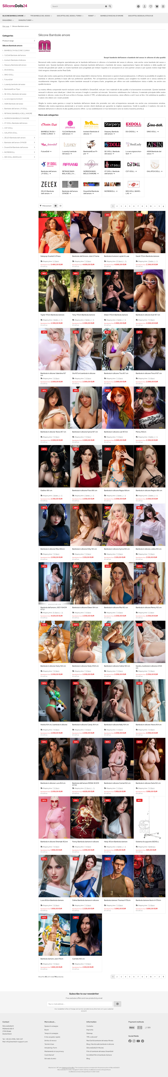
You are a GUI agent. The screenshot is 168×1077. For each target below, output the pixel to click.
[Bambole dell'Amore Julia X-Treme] (86, 232)
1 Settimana (151, 847)
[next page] (159, 206)
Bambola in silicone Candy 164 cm (85, 725)
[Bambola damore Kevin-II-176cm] (149, 876)
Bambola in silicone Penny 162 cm (149, 607)
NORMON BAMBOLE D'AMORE (16, 118)
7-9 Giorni (87, 261)
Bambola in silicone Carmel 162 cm (117, 783)
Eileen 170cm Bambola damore (116, 315)
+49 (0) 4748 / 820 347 (14, 1039)
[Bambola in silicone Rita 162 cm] (118, 583)
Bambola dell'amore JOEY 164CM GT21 (54, 608)
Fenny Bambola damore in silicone (85, 842)
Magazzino (7, 20)
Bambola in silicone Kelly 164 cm (116, 725)
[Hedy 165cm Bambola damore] (118, 817)
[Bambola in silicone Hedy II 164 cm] (86, 642)
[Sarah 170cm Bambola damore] (149, 232)
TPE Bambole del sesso (40, 16)
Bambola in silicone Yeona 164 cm (148, 725)
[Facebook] (129, 1041)
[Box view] (55, 206)
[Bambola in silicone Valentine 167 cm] (54, 349)
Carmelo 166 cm (78, 959)
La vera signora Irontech (13, 99)
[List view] (60, 206)
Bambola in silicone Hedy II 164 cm (85, 666)
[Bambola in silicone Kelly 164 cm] (118, 700)
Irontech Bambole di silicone (15, 60)
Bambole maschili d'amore (111, 16)
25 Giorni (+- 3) (121, 261)
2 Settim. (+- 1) (153, 261)
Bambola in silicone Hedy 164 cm (53, 666)
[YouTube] (138, 1041)
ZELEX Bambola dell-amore (15, 138)
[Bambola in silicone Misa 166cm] (54, 525)
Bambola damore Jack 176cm (52, 959)
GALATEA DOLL (10, 133)
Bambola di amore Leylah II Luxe (116, 256)
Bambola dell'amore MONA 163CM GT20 (85, 784)
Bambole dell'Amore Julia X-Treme (85, 256)
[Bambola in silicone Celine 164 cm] (118, 642)
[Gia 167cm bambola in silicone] (86, 349)
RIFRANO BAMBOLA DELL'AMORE (18, 113)
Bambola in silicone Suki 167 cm (148, 315)
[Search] (110, 6)
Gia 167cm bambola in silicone (83, 373)
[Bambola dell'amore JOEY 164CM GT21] (54, 583)
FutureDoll (8, 79)
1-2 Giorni (56, 261)
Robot (91, 16)
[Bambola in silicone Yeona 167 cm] (54, 408)
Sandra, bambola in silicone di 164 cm (149, 667)
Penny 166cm (141, 432)
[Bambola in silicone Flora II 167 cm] (149, 349)
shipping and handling (68, 1067)
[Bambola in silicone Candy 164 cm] (86, 700)
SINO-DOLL (9, 75)
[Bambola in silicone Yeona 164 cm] (149, 700)
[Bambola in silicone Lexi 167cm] (118, 408)
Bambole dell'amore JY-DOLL (15, 108)
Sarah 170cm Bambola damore (147, 256)
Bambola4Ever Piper (12, 89)
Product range (8, 41)
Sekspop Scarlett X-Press (51, 256)
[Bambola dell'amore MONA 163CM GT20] (86, 759)
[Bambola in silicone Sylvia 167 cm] (86, 408)
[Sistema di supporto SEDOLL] (149, 817)
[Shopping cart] (156, 6)
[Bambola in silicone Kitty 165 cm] (86, 525)
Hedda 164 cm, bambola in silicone (54, 725)
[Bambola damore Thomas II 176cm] (118, 876)
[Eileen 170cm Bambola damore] (118, 290)
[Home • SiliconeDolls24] (14, 9)
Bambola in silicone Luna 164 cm (53, 783)
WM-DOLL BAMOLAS (12, 157)
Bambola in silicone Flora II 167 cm (149, 373)
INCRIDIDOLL (9, 152)
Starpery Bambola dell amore (15, 65)
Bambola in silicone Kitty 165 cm (84, 549)
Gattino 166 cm (46, 490)
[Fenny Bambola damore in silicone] (86, 817)
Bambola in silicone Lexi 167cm (116, 432)
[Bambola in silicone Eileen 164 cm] (86, 583)
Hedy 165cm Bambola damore (115, 842)
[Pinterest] (142, 1041)
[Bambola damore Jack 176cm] (54, 935)
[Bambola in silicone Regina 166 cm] (149, 466)
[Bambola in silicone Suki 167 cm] (149, 290)
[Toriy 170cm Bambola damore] (86, 290)
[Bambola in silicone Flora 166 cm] (86, 466)
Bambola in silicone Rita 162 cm (116, 607)
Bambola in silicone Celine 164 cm (117, 666)
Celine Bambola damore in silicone (85, 900)
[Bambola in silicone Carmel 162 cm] (118, 759)
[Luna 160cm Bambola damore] (54, 876)
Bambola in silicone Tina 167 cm (116, 373)
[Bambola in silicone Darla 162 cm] (149, 759)
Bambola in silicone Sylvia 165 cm (117, 549)
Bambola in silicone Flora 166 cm (84, 490)
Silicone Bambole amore (13, 16)
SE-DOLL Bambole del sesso (15, 94)
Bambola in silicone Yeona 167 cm (53, 432)
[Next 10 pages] (155, 206)
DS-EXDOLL (9, 70)
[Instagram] (134, 1041)
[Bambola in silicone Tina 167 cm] (118, 349)
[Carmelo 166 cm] (86, 935)
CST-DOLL (8, 128)
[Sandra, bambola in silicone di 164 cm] (149, 642)
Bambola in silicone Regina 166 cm (149, 490)
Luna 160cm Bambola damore (52, 900)
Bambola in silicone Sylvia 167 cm (85, 432)
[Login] (144, 6)
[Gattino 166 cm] (54, 466)
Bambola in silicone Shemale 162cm (54, 842)
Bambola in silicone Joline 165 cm (148, 549)
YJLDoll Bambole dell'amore (15, 55)
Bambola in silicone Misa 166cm (53, 549)
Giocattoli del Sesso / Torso (69, 16)
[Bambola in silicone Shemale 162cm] (54, 817)
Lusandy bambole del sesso (14, 84)
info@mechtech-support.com (17, 1042)
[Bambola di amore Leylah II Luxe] (118, 232)
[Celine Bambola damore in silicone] (86, 876)
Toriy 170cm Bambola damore (83, 315)
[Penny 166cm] (149, 408)
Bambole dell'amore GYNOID (15, 142)
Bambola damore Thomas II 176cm (117, 900)
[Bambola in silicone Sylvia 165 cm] (118, 525)
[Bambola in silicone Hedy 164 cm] (54, 642)
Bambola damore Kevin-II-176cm (148, 900)
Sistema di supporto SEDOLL (147, 842)
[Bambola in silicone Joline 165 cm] (149, 525)
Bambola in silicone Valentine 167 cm (53, 374)
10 (151, 206)
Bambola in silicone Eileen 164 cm (85, 607)
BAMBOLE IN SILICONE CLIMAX (17, 50)
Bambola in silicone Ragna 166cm (116, 490)
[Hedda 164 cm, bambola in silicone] (54, 700)
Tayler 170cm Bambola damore (52, 315)
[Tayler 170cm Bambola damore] (54, 290)
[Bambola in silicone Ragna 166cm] (118, 466)
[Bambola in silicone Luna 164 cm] (54, 759)
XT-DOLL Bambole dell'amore (15, 123)
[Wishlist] (150, 6)
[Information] (106, 6)
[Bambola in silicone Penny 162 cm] (149, 583)
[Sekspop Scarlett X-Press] (54, 232)
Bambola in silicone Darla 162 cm (148, 783)
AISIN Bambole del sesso (13, 104)
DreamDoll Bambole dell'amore (16, 147)
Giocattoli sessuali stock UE (140, 16)
